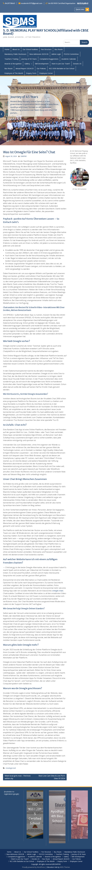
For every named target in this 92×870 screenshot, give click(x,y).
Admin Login (56, 54)
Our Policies (41, 68)
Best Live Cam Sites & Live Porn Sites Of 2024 (52, 777)
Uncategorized (11, 768)
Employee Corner (46, 73)
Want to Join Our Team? (61, 63)
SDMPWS (23, 156)
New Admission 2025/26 (38, 54)
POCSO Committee (71, 54)
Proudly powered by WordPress (33, 867)
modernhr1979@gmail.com (31, 3)
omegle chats (57, 590)
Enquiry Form (31, 73)
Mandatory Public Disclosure (15, 54)
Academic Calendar (68, 59)
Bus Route (59, 49)
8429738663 (10, 3)
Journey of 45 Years (29, 59)
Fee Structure (46, 49)
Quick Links (80, 9)
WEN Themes (65, 867)
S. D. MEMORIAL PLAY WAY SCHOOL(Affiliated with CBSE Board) (46, 32)
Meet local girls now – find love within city (18, 777)
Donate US (77, 63)
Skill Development (42, 63)
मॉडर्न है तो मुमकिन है (82, 3)
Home (7, 49)
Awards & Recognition (13, 63)
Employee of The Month (13, 73)
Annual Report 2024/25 (25, 68)
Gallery (27, 63)
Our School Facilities (30, 49)
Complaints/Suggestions (49, 59)
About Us (16, 49)
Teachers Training (11, 59)
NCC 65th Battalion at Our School (61, 68)
